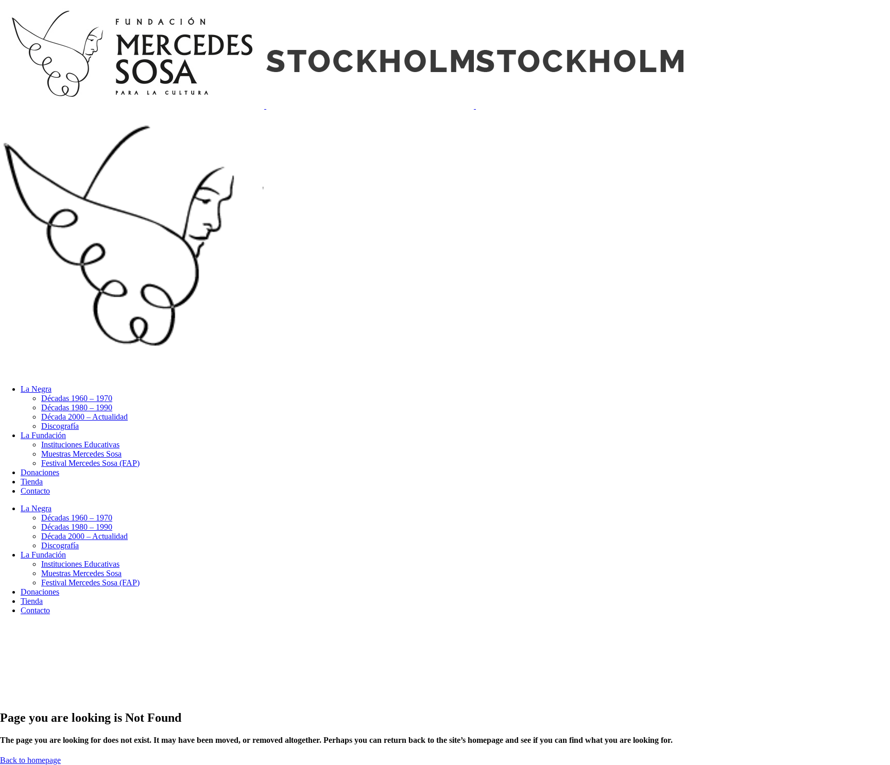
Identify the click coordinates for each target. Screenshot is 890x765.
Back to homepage (30, 760)
